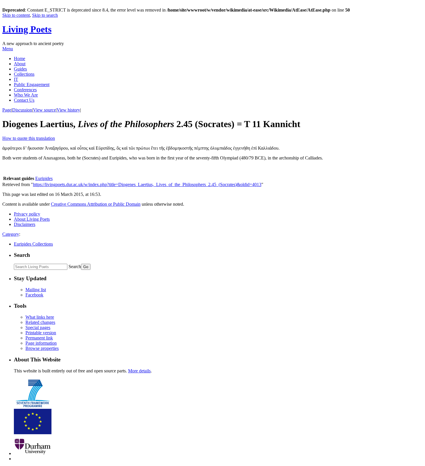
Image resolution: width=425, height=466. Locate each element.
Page (6, 109)
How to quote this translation (28, 138)
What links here (39, 317)
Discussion (22, 109)
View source (44, 109)
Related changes (40, 322)
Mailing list (35, 289)
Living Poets (26, 29)
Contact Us (24, 100)
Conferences (25, 89)
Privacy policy (27, 213)
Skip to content (16, 15)
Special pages (37, 327)
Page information (41, 343)
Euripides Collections (33, 244)
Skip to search (45, 15)
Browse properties (42, 348)
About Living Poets (32, 219)
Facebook (34, 294)
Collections (24, 74)
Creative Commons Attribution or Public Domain (96, 204)
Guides (20, 68)
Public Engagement (31, 84)
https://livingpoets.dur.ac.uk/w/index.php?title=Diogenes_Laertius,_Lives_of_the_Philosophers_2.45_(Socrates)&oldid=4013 (147, 184)
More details (139, 370)
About (19, 63)
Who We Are (26, 94)
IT (16, 79)
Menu (7, 48)
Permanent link (39, 337)
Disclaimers (24, 224)
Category (10, 234)
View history (68, 109)
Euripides (44, 178)
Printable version (40, 332)
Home (19, 58)
